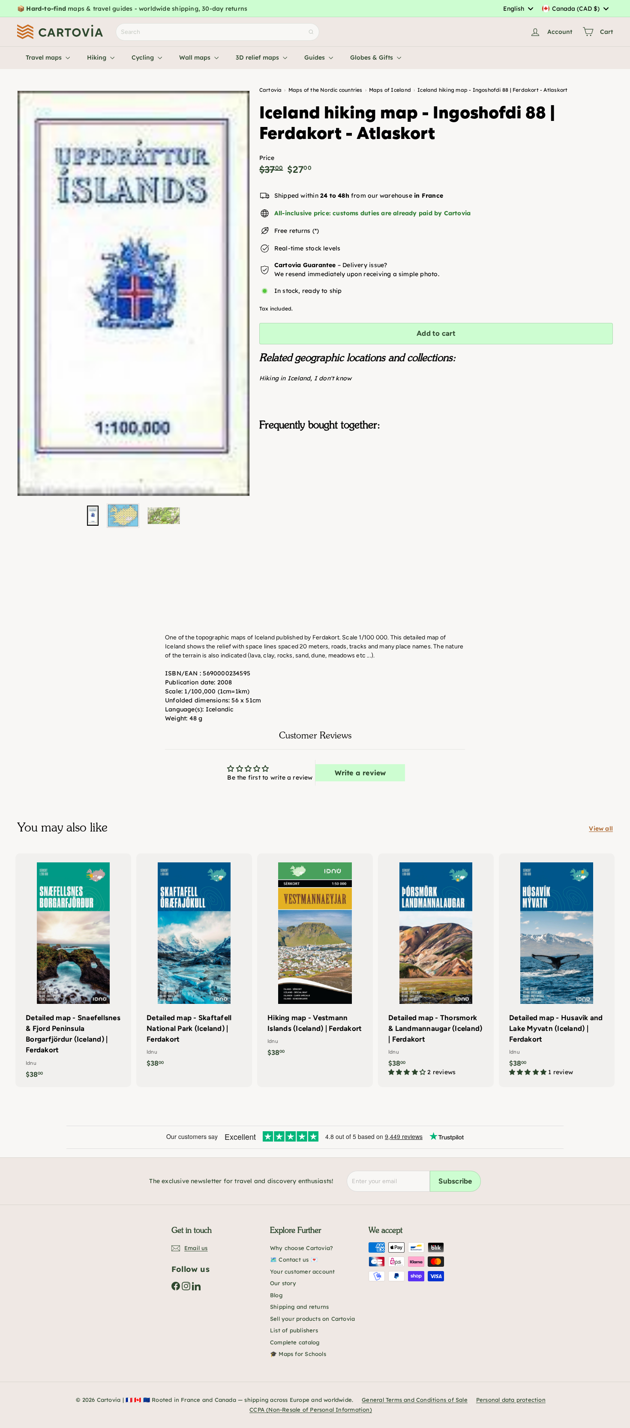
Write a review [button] (360, 772)
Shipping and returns (299, 1306)
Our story (283, 1283)
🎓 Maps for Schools (298, 1353)
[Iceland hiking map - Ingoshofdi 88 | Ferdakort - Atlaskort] (436, 480)
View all (601, 828)
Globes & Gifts (372, 57)
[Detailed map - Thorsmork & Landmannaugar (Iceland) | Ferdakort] (436, 969)
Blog (276, 1295)
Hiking (97, 57)
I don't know (333, 378)
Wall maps (195, 57)
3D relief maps (258, 57)
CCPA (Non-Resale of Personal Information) (310, 1409)
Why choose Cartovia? (301, 1247)
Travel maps (44, 57)
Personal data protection (511, 1399)
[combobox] (517, 8)
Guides (315, 57)
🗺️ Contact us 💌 (294, 1259)
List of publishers (294, 1330)
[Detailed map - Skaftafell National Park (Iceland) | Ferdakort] (194, 964)
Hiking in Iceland (285, 378)
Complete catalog (294, 1342)
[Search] (311, 32)
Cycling (144, 57)
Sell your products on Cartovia (312, 1318)
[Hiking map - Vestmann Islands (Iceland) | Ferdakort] (315, 959)
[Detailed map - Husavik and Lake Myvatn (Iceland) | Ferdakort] (557, 969)
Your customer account (302, 1271)
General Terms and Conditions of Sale (415, 1399)
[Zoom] (133, 293)
